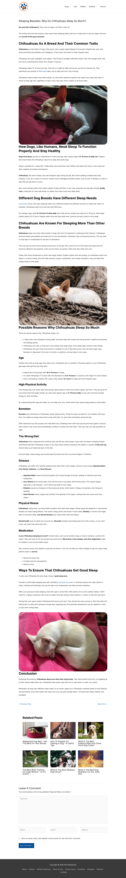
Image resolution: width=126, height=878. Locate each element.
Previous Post (25, 704)
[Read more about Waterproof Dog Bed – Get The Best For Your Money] (35, 730)
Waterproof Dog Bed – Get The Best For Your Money (35, 742)
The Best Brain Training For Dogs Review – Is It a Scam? (34, 772)
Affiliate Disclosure (44, 869)
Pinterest (100, 869)
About (24, 869)
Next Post (102, 704)
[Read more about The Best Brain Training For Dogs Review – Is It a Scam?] (35, 759)
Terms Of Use (58, 869)
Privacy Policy (70, 869)
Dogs (67, 6)
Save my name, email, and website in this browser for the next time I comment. (50, 838)
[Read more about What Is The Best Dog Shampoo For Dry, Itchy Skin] (90, 759)
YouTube (63, 872)
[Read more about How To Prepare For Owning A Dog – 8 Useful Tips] (63, 730)
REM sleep (43, 71)
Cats (75, 6)
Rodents (92, 6)
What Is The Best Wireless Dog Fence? (62, 771)
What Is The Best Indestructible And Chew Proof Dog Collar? (89, 743)
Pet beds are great (66, 582)
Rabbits (83, 6)
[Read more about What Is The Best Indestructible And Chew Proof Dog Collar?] (90, 730)
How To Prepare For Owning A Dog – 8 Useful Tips (62, 743)
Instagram (90, 869)
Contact (32, 869)
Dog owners (23, 204)
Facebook (81, 869)
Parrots (103, 6)
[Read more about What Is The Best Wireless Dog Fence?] (63, 759)
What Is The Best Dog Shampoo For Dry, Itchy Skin (89, 772)
